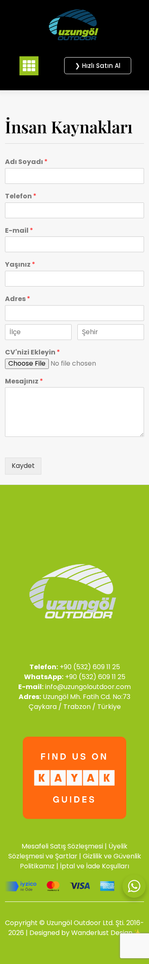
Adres (17, 299)
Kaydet (23, 465)
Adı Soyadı (26, 162)
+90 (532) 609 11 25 (90, 667)
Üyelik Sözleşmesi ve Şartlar (68, 851)
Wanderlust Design (101, 932)
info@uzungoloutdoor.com (88, 687)
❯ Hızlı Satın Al (97, 65)
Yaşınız (20, 264)
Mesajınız (24, 381)
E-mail (19, 231)
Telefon (20, 196)
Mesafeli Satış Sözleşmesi (62, 846)
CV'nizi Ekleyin (32, 352)
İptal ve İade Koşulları (94, 866)
